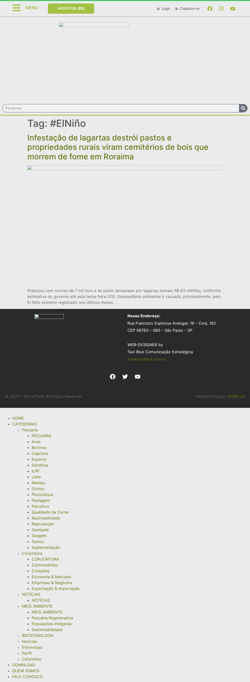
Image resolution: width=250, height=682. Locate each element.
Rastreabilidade (46, 518)
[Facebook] (210, 8)
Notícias (29, 641)
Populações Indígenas (52, 623)
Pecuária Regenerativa (52, 617)
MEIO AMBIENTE (37, 606)
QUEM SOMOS (25, 670)
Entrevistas (32, 647)
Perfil (27, 653)
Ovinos (38, 488)
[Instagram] (221, 8)
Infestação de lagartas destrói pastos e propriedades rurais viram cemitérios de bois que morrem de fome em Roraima (117, 147)
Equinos (39, 459)
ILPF (36, 471)
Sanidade (40, 529)
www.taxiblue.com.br (146, 359)
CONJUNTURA (45, 559)
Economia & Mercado (51, 576)
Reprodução (43, 523)
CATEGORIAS (24, 424)
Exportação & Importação (56, 588)
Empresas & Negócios (52, 582)
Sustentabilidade (47, 629)
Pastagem (41, 500)
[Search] (243, 108)
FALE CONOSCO (27, 676)
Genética (40, 465)
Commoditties (45, 565)
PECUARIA (41, 435)
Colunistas (31, 659)
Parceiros (40, 506)
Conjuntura (32, 553)
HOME (18, 418)
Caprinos (40, 453)
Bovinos (39, 447)
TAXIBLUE (236, 396)
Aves (36, 441)
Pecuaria (30, 429)
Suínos (38, 541)
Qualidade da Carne (50, 512)
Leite (36, 476)
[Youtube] (233, 8)
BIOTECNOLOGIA (38, 635)
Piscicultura (42, 494)
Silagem (39, 535)
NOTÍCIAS (31, 594)
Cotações (41, 570)
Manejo (38, 482)
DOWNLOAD (23, 664)
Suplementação (46, 547)
